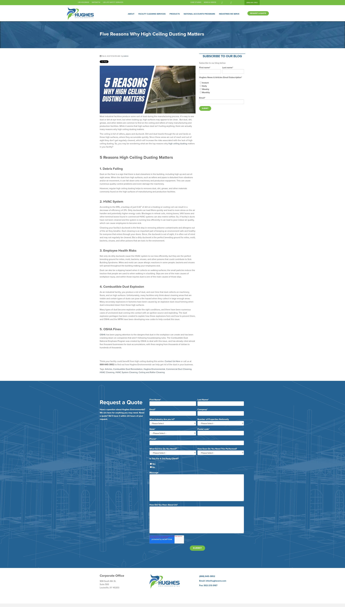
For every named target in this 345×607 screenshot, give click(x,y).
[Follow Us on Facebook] (221, 2)
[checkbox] (221, 87)
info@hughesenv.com (216, 581)
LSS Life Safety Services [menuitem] (113, 2)
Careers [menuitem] (202, 590)
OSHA (103, 334)
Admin (125, 56)
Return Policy (106, 592)
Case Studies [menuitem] (195, 2)
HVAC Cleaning (107, 372)
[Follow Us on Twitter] (230, 2)
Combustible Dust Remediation (128, 369)
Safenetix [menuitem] (96, 2)
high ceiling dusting (177, 143)
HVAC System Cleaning (126, 372)
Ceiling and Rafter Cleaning (152, 372)
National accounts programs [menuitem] (199, 14)
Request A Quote (258, 13)
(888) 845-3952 (252, 3)
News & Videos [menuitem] (210, 2)
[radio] (221, 82)
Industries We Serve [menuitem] (229, 14)
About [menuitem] (131, 14)
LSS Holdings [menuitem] (83, 2)
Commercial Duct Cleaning (179, 369)
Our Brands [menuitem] (204, 596)
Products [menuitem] (175, 14)
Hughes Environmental (154, 369)
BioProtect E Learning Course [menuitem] (213, 593)
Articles (108, 369)
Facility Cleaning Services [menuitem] (151, 14)
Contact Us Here (172, 361)
